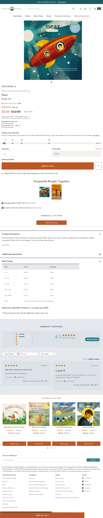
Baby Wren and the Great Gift (14, 427)
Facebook (88, 485)
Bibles (28, 16)
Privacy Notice (60, 485)
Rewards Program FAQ (10, 507)
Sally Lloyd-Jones (10, 103)
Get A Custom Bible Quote (37, 485)
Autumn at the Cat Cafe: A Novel (16, 208)
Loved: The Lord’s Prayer (64, 427)
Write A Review (92, 339)
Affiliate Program (34, 491)
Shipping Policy (7, 491)
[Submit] (73, 9)
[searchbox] (9, 353)
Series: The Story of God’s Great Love (16, 91)
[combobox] (51, 8)
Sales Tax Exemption (9, 501)
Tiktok (87, 481)
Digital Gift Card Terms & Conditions (67, 497)
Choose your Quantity (10, 133)
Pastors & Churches (62, 16)
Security (58, 494)
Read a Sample (7, 86)
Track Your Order (8, 497)
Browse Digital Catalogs (37, 481)
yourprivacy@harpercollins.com (80, 471)
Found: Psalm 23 (88, 427)
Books (49, 16)
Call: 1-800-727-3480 (9, 478)
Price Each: (56, 149)
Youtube (87, 488)
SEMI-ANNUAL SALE (82, 16)
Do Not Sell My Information (64, 491)
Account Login (7, 494)
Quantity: (5, 149)
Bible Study (38, 16)
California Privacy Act (62, 488)
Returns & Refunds (8, 488)
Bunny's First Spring (39, 427)
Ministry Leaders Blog (36, 494)
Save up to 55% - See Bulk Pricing (14, 117)
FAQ (3, 485)
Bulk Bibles (17, 16)
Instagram (88, 478)
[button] (51, 82)
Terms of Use (59, 481)
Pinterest (87, 491)
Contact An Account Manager (39, 488)
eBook (17, 125)
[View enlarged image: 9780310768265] (52, 50)
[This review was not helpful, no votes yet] (45, 381)
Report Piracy (59, 478)
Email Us (5, 481)
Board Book (7, 125)
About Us (32, 478)
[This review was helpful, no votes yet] (41, 381)
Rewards (5, 504)
